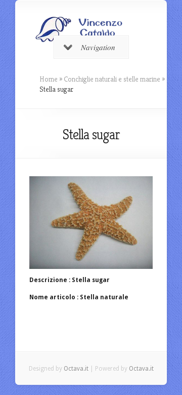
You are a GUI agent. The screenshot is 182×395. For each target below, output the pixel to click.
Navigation (98, 47)
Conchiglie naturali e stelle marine (112, 79)
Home (48, 79)
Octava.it (76, 368)
